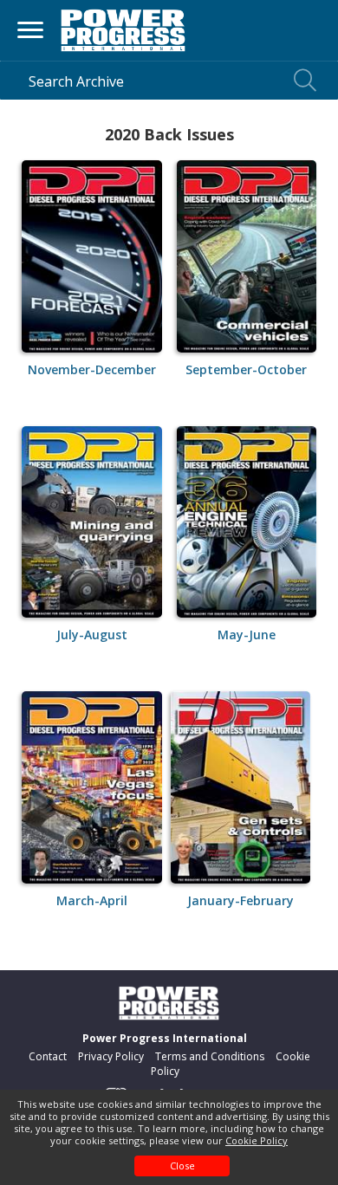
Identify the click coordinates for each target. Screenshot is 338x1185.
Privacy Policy (111, 1056)
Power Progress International (164, 1038)
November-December (92, 369)
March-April (91, 900)
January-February (240, 900)
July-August (91, 634)
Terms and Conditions (209, 1056)
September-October (246, 369)
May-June (247, 634)
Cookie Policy (256, 1140)
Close (182, 1165)
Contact (48, 1056)
